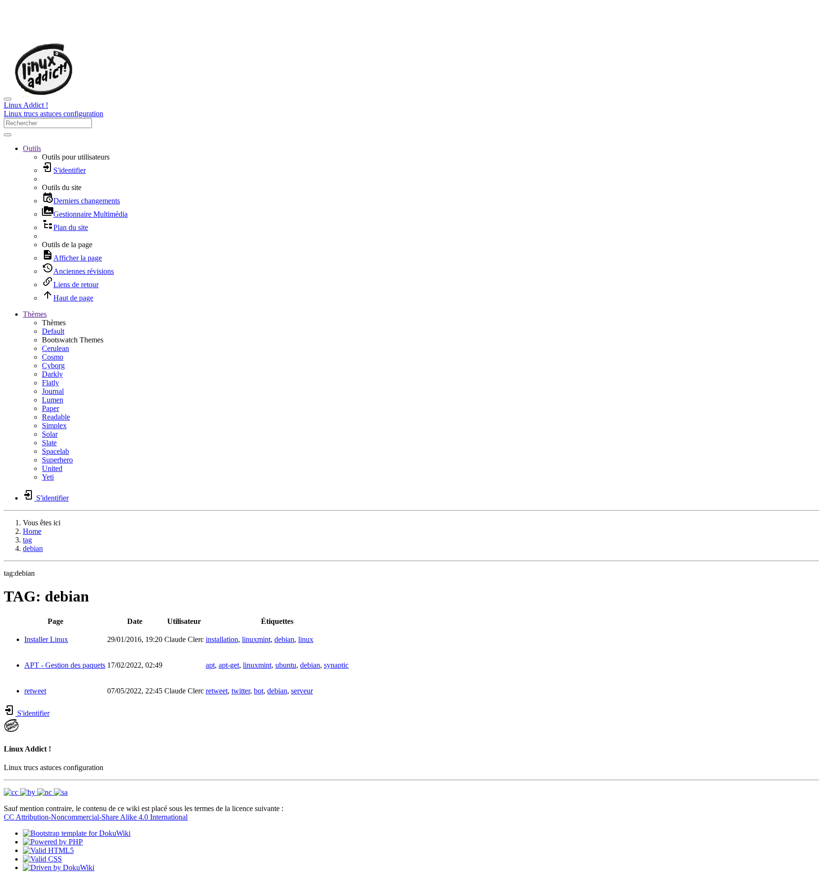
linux (305, 639)
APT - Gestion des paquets (64, 665)
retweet (35, 691)
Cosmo (52, 357)
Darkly (52, 374)
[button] (32, 148)
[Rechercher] (7, 134)
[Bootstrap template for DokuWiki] (76, 833)
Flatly (50, 383)
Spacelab (55, 451)
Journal (53, 391)
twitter (240, 691)
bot (258, 691)
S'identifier (32, 713)
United (52, 468)
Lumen (52, 400)
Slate (49, 443)
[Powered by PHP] (53, 842)
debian (33, 548)
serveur (302, 691)
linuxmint (256, 639)
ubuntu (285, 665)
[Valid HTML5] (48, 850)
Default (53, 331)
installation (222, 639)
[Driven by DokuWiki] (58, 867)
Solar (50, 434)
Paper (50, 408)
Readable (56, 417)
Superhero (57, 460)
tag (27, 540)
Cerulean (55, 348)
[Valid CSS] (42, 859)
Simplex (54, 425)
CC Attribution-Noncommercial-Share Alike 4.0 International (96, 817)
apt (210, 665)
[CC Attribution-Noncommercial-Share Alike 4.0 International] (36, 792)
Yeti (48, 477)
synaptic (336, 665)
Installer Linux (46, 639)
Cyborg (53, 365)
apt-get (229, 665)
